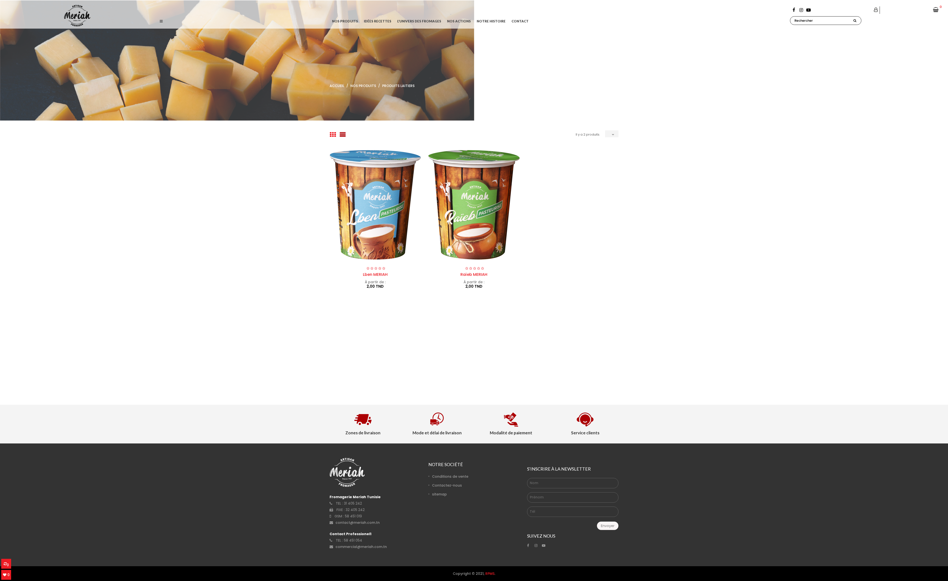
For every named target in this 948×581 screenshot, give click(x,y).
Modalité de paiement (511, 432)
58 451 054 (353, 540)
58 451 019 (353, 516)
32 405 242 (355, 509)
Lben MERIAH (375, 274)
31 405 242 (353, 503)
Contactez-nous (447, 485)
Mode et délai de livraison (437, 432)
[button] (161, 21)
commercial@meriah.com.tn (361, 546)
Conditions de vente (450, 476)
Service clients (585, 432)
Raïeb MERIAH (473, 274)
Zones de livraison (362, 432)
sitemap (439, 494)
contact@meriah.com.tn (358, 522)
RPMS (489, 573)
